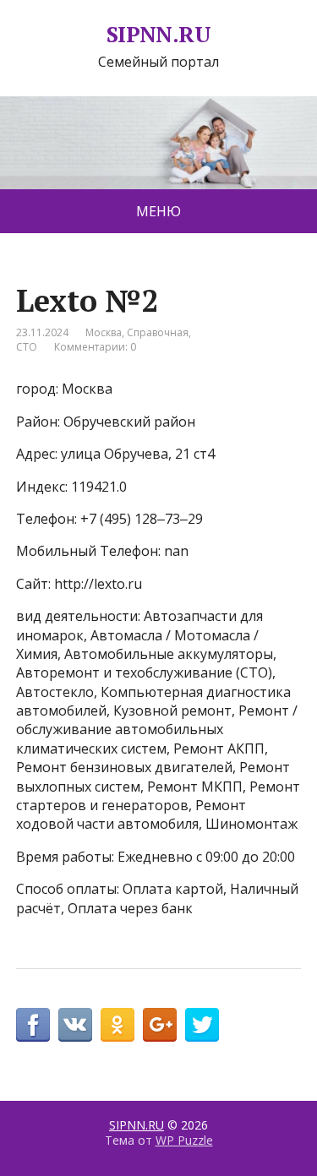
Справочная (158, 332)
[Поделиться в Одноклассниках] (117, 1025)
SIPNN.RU (159, 34)
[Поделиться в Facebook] (33, 1025)
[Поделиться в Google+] (160, 1025)
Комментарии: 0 (95, 347)
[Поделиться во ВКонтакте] (75, 1025)
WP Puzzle (184, 1140)
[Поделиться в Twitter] (202, 1025)
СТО (26, 347)
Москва (103, 332)
